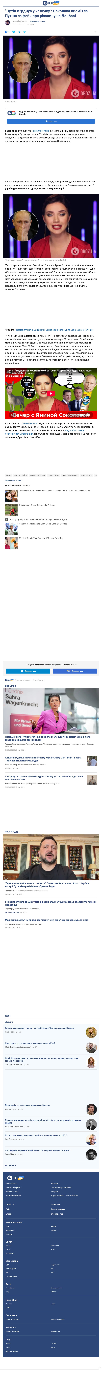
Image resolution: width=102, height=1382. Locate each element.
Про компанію (11, 1184)
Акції (7, 1292)
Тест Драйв (10, 1288)
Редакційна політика (13, 480)
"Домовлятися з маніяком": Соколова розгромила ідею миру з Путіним (54, 329)
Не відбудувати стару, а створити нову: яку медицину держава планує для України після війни (41, 1059)
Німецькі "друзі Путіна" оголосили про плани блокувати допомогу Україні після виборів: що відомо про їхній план (47, 738)
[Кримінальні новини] (9, 681)
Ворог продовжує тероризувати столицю (22, 909)
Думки (9, 1022)
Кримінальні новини (37, 21)
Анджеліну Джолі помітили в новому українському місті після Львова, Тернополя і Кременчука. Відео (43, 759)
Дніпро (53, 1230)
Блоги (8, 1214)
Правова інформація (13, 1188)
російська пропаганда (37, 475)
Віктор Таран (10, 1109)
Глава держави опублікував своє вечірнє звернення (26, 891)
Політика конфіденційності (61, 1188)
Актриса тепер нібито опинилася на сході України (25, 765)
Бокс (53, 1249)
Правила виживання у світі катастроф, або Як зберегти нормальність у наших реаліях (43, 1121)
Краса (8, 1347)
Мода (53, 1347)
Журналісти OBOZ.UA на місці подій (64, 1196)
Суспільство (57, 1214)
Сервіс (53, 1292)
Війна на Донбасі (20, 475)
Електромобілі (56, 1288)
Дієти (8, 1308)
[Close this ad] (100, 1368)
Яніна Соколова (40, 130)
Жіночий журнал (12, 1351)
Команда (54, 1184)
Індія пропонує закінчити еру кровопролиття (23, 924)
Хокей (8, 1249)
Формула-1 (10, 1253)
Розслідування (58, 1209)
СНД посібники (11, 1276)
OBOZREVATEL (30, 423)
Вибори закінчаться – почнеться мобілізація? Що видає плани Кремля (39, 1028)
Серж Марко (10, 1154)
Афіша (8, 1343)
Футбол (8, 1246)
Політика (55, 1205)
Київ (7, 1226)
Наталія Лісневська (13, 1065)
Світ (8, 1209)
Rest (7, 1015)
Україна (8, 475)
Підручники (55, 1265)
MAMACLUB (55, 1331)
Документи (55, 1192)
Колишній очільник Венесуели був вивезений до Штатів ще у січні (32, 784)
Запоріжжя (10, 1230)
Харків (53, 1226)
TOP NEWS (11, 832)
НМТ (53, 1272)
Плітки (53, 1343)
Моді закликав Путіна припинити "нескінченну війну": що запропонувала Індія (46, 920)
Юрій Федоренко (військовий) (18, 1047)
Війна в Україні (53, 475)
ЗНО (7, 1272)
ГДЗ (7, 1265)
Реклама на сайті (12, 1192)
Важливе (10, 685)
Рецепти (9, 1304)
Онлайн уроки (11, 1269)
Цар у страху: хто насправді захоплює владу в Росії (30, 1043)
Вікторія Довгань (20, 21)
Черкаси (9, 1234)
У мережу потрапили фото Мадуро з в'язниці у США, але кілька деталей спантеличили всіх (44, 778)
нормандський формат (70, 475)
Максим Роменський (14, 1127)
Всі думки (9, 1165)
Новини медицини (12, 1331)
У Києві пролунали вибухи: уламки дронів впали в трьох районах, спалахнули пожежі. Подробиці (51, 903)
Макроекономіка (57, 1319)
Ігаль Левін (9, 1032)
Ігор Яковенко (11, 1139)
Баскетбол (55, 1246)
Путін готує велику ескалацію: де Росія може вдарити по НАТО (36, 1135)
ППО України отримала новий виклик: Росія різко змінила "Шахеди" (37, 1150)
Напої (53, 1304)
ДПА (52, 1269)
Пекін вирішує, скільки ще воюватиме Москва (27, 1105)
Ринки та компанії (12, 1319)
